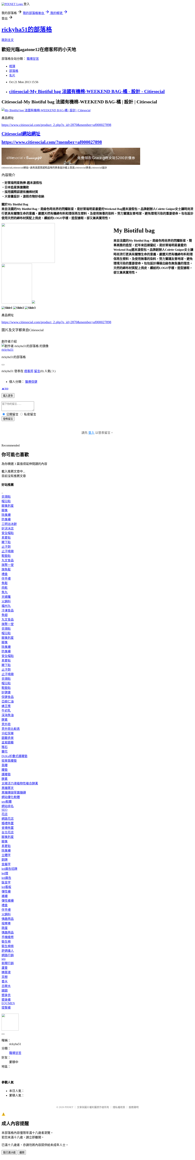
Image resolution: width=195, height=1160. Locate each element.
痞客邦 (28, 371)
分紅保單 (8, 733)
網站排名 (8, 806)
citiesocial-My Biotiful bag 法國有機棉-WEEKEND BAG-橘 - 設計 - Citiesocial (87, 91)
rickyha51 (8, 349)
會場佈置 (8, 827)
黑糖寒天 (8, 788)
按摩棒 (6, 923)
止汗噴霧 (8, 551)
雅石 (5, 747)
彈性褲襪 (8, 900)
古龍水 (6, 986)
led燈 (5, 873)
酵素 (5, 719)
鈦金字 (6, 882)
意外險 (6, 724)
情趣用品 (8, 918)
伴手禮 (6, 578)
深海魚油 (8, 715)
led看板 (6, 887)
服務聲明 (134, 1107)
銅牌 (5, 859)
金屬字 (6, 864)
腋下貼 (6, 542)
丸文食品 (8, 560)
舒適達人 (8, 950)
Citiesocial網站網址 (21, 133)
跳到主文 (8, 40)
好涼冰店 (8, 528)
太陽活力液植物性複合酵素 (20, 783)
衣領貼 (6, 496)
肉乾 (5, 587)
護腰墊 (6, 774)
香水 (5, 981)
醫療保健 (31, 381)
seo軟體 (7, 801)
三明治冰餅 (9, 524)
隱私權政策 (119, 1107)
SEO (4, 809)
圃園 (5, 990)
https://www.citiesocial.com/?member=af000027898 (52, 142)
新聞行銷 (8, 963)
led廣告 (6, 877)
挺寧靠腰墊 (9, 760)
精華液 (6, 972)
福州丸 (6, 606)
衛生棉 (6, 941)
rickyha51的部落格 (27, 29)
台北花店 (8, 832)
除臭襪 (6, 514)
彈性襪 (6, 891)
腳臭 (5, 510)
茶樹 (5, 976)
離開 (21, 1152)
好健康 (6, 692)
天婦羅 (6, 596)
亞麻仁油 (8, 701)
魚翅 (5, 615)
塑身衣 (6, 995)
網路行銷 (8, 955)
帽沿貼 (6, 501)
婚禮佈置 (8, 823)
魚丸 (5, 592)
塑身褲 (6, 999)
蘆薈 (5, 967)
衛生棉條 (8, 946)
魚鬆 (5, 583)
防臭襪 (6, 519)
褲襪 (5, 896)
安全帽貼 (8, 533)
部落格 (13, 70)
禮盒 (5, 574)
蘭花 (5, 751)
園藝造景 (8, 738)
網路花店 (8, 818)
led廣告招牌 (9, 868)
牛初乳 (6, 710)
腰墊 (5, 769)
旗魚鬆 (6, 569)
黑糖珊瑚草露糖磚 (14, 792)
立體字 (6, 855)
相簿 (12, 66)
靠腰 (5, 765)
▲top (5, 388)
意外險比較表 (11, 728)
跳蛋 (5, 928)
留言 (37, 371)
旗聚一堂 (8, 565)
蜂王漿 (6, 706)
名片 (12, 75)
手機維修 (8, 937)
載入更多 (8, 395)
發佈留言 (8, 418)
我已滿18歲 (9, 1152)
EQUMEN (8, 1003)
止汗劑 (6, 546)
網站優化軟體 (11, 797)
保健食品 (8, 697)
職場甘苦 (33, 58)
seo (4, 958)
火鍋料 (6, 601)
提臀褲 (6, 1007)
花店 (5, 814)
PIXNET (69, 1107)
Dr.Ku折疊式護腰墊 (14, 756)
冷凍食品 (8, 610)
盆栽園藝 (8, 742)
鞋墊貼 (6, 555)
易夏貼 (6, 537)
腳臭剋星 (8, 505)
